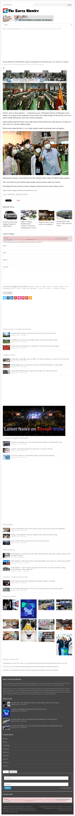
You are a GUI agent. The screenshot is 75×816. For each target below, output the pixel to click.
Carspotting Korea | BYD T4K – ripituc (13, 663)
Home (4, 28)
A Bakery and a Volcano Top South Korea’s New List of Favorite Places (33, 333)
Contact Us (6, 762)
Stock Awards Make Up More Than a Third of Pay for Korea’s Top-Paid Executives (37, 588)
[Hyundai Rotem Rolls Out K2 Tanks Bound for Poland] (64, 215)
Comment (5, 267)
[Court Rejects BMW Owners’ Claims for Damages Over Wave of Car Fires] (6, 372)
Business (5, 738)
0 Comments (23, 335)
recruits (25, 194)
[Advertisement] (37, 45)
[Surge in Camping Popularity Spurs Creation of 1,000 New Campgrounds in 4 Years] (28, 215)
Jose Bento (6, 670)
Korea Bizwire (22, 64)
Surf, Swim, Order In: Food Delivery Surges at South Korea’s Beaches (33, 455)
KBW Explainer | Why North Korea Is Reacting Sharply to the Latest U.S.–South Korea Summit (40, 561)
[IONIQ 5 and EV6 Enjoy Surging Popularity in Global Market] (11, 215)
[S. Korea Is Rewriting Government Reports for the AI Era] (29, 608)
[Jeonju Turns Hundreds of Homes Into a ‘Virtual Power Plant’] (6, 542)
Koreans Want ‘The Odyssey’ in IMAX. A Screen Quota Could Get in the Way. (35, 703)
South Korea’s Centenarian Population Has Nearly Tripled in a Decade (33, 581)
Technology (6, 745)
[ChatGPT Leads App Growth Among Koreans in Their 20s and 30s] (6, 450)
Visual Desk (10, 28)
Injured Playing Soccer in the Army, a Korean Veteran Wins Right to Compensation (37, 365)
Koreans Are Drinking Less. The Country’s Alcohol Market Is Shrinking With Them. (36, 442)
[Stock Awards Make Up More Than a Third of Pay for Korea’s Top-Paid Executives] (6, 590)
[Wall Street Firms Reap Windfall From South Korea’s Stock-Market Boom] (46, 624)
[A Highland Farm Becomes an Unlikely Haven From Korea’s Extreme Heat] (6, 341)
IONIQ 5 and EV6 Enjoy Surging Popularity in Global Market (10, 224)
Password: (7, 781)
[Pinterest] (26, 297)
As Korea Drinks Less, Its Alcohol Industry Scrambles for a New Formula (34, 719)
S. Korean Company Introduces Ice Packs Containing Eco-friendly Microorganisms (36, 666)
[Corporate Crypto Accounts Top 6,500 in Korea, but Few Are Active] (64, 624)
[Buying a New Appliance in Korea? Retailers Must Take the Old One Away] (6, 536)
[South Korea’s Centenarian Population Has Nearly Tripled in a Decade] (6, 583)
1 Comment (25, 571)
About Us (5, 766)
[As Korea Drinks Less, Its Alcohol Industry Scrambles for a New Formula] (46, 604)
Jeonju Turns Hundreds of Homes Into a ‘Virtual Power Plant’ (30, 541)
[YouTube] (23, 297)
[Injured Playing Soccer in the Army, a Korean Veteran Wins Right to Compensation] (6, 366)
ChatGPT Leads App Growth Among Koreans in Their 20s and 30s (32, 449)
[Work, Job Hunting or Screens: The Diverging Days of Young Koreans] (46, 636)
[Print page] (37, 68)
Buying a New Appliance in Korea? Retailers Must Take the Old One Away (34, 535)
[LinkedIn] (11, 297)
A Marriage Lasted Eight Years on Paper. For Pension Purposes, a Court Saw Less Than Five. (40, 359)
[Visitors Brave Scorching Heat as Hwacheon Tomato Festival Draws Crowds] (6, 347)
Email (5, 253)
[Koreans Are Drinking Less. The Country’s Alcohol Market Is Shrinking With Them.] (6, 443)
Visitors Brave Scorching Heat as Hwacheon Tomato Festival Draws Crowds (35, 346)
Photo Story (17, 28)
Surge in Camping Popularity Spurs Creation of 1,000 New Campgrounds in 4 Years (28, 225)
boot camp (11, 194)
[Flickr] (19, 297)
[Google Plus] (15, 297)
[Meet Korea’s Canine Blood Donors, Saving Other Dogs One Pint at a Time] (11, 635)
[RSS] (30, 297)
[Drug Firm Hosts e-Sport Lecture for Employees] (46, 215)
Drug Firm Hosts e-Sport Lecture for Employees (46, 223)
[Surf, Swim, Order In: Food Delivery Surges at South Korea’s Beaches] (6, 457)
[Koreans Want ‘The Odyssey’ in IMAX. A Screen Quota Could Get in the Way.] (11, 604)
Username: (7, 775)
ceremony (18, 194)
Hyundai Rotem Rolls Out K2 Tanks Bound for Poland (64, 223)
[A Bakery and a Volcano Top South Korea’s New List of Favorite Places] (6, 334)
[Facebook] (8, 297)
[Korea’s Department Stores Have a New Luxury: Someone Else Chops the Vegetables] (6, 530)
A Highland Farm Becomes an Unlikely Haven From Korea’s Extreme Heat (34, 340)
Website (5, 260)
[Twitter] (4, 297)
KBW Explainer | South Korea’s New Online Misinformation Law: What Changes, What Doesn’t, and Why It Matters (41, 554)
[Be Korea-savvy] (37, 10)
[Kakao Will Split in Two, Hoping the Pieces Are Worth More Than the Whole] (29, 624)
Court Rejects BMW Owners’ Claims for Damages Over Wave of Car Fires (34, 371)
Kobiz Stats (6, 755)
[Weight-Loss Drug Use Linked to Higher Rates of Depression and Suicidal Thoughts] (29, 636)
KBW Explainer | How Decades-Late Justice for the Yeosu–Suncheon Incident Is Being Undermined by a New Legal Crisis (38, 568)
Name (5, 246)
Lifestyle (5, 742)
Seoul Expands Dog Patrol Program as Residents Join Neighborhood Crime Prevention (34, 670)
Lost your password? (65, 788)
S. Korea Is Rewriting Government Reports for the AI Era (28, 709)
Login (6, 772)
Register (13, 772)
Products (5, 759)
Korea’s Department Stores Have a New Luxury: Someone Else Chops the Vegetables (38, 529)
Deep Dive (6, 752)
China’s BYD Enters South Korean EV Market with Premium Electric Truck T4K (46, 663)
